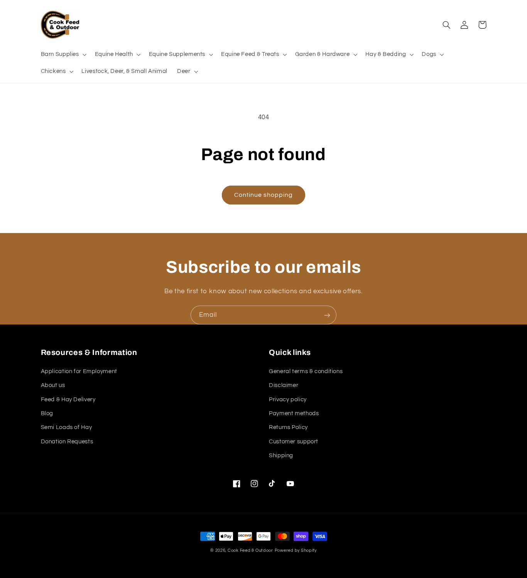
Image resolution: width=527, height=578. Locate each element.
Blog (47, 413)
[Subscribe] (327, 315)
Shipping (281, 455)
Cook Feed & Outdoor (250, 550)
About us (53, 385)
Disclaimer (283, 385)
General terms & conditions (306, 371)
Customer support (293, 441)
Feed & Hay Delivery (68, 399)
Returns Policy (288, 427)
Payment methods (294, 413)
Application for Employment (79, 371)
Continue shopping (263, 195)
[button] (63, 54)
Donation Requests (67, 441)
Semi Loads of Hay (66, 427)
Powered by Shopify (296, 550)
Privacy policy (288, 399)
